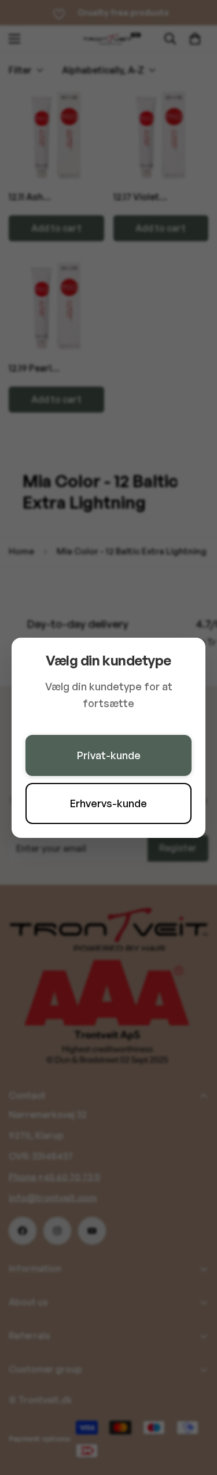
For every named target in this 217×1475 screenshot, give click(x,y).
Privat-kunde (109, 755)
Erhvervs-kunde (108, 803)
